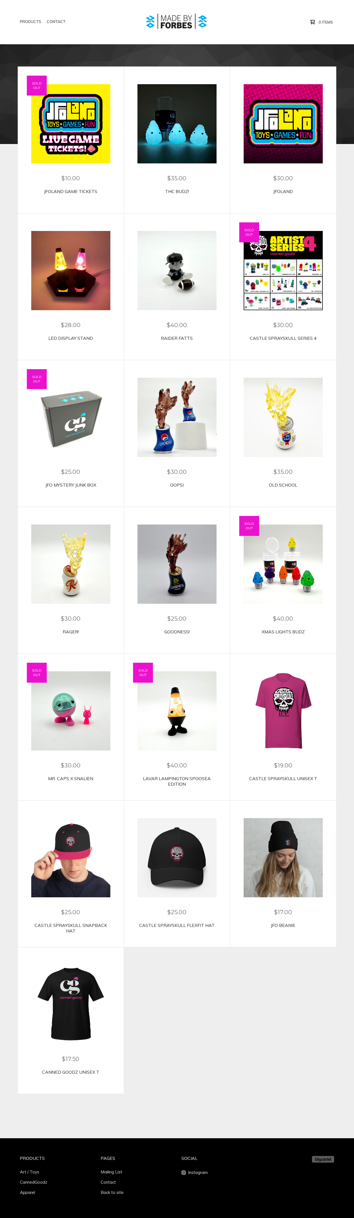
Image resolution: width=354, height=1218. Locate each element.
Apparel (27, 1192)
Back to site (112, 1192)
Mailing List (111, 1172)
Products (30, 21)
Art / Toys (29, 1172)
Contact (56, 21)
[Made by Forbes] (176, 22)
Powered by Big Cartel (323, 1159)
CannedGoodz (33, 1182)
